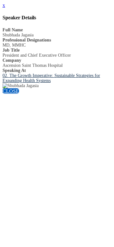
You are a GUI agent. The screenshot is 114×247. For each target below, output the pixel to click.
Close (11, 91)
